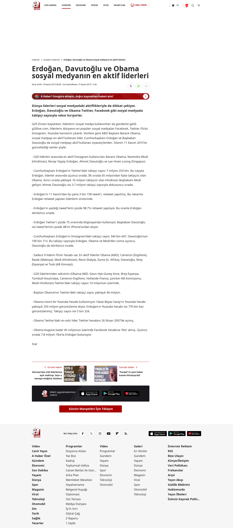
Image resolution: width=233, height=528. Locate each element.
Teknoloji (38, 499)
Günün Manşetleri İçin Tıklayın (91, 409)
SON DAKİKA (50, 5)
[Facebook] (82, 433)
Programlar (74, 446)
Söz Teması (73, 499)
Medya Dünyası (76, 504)
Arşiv (171, 475)
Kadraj (70, 461)
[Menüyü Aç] (198, 5)
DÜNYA (94, 5)
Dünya (36, 480)
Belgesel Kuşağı (76, 489)
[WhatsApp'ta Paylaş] (138, 86)
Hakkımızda (176, 489)
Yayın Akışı (175, 480)
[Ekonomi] (159, 5)
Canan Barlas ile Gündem (82, 470)
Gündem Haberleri (51, 60)
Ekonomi (38, 465)
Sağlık (36, 518)
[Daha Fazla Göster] (146, 86)
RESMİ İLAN (119, 5)
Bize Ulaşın (176, 456)
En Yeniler (140, 451)
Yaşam (36, 475)
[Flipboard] (117, 433)
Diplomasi (73, 494)
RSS (170, 451)
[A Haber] (36, 5)
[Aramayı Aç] (193, 5)
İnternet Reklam (180, 446)
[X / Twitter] (91, 433)
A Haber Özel (41, 456)
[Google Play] (111, 393)
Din (34, 509)
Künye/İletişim (178, 461)
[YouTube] (108, 433)
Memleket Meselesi (79, 480)
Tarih (35, 513)
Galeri (138, 446)
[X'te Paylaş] (131, 86)
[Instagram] (100, 433)
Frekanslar (175, 470)
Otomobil (38, 504)
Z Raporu (72, 518)
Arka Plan (72, 475)
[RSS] (126, 433)
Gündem (38, 461)
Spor (35, 485)
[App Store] (89, 393)
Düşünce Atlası (76, 451)
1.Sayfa (70, 523)
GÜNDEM (66, 5)
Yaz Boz (71, 456)
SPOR (105, 5)
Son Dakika (40, 470)
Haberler (36, 60)
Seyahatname (75, 485)
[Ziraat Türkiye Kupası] (187, 5)
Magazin (38, 489)
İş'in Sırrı (72, 509)
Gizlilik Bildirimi (179, 485)
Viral (35, 494)
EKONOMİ (81, 5)
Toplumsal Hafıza (77, 465)
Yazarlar (38, 523)
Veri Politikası (177, 465)
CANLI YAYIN (141, 5)
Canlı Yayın (39, 451)
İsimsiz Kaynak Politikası (184, 499)
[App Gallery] (131, 393)
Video (36, 446)
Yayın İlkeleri (177, 494)
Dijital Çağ (73, 513)
